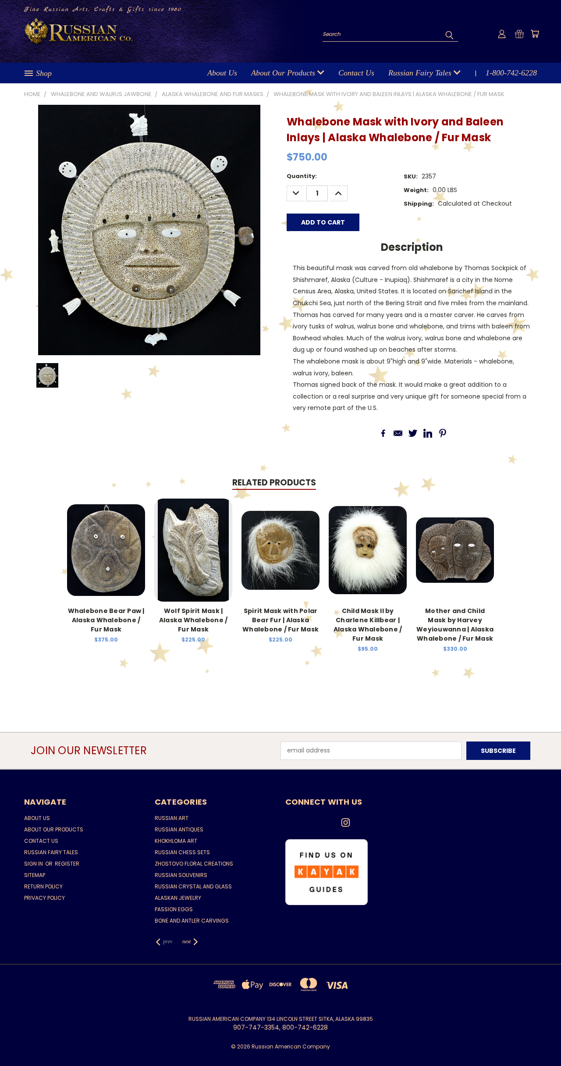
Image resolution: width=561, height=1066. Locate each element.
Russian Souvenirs (181, 875)
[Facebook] (383, 433)
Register (67, 863)
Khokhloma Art (176, 841)
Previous (538, 1038)
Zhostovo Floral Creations (194, 863)
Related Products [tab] (274, 482)
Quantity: (302, 176)
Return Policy (43, 886)
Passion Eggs (174, 909)
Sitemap (34, 875)
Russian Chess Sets (182, 852)
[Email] (398, 433)
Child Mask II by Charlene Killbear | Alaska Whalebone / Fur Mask (368, 624)
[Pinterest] (442, 433)
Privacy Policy (44, 898)
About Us (222, 72)
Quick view (106, 549)
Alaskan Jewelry (178, 898)
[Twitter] (412, 433)
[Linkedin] (427, 433)
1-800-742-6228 (511, 72)
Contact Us (356, 72)
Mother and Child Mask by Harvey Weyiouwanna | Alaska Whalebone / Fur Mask (455, 624)
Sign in (34, 863)
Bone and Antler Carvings (192, 920)
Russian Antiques (179, 829)
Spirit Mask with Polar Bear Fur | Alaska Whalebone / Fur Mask (280, 620)
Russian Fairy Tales (421, 72)
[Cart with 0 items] (534, 33)
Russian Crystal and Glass (193, 886)
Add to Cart (455, 557)
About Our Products (284, 72)
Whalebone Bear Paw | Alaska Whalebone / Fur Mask (106, 620)
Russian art (171, 818)
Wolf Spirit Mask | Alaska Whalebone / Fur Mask (193, 620)
